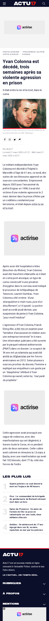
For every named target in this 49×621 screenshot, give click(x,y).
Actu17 (25, 3)
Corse (26, 54)
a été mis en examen (26, 328)
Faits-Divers (11, 52)
